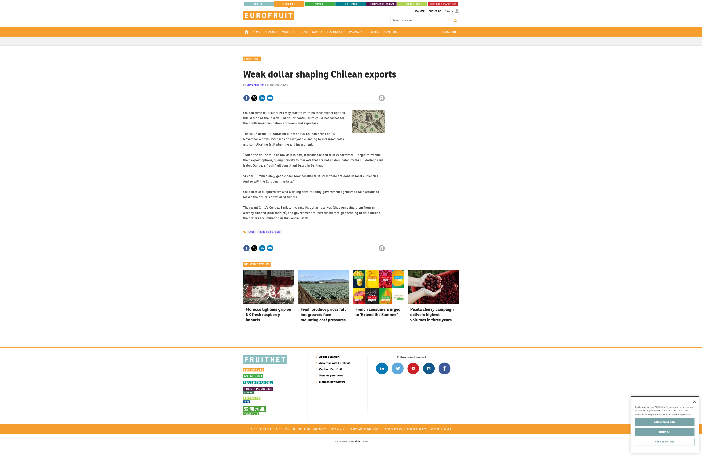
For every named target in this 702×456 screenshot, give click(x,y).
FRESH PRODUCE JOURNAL (381, 4)
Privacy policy (393, 429)
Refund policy (316, 429)
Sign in (338, 90)
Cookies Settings (665, 441)
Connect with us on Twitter (397, 368)
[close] (385, 90)
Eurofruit (252, 59)
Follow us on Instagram (429, 368)
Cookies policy (416, 429)
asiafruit (320, 4)
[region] (665, 424)
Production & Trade (269, 231)
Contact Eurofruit (330, 369)
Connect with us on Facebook (444, 368)
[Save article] (381, 98)
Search (455, 20)
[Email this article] (270, 98)
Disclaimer (338, 429)
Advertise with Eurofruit (334, 363)
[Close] (694, 402)
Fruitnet (259, 4)
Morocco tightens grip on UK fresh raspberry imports (268, 315)
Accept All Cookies (664, 421)
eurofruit (289, 4)
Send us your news (331, 375)
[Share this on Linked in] (262, 98)
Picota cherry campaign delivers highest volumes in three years (432, 315)
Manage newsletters (332, 382)
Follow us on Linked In (382, 368)
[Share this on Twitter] (254, 98)
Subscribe (435, 11)
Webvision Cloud (359, 441)
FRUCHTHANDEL (350, 4)
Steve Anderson (255, 84)
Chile (251, 231)
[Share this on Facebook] (246, 98)
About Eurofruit (329, 357)
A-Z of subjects (261, 429)
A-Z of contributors (289, 429)
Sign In (449, 11)
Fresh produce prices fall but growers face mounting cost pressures (323, 315)
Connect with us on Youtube (413, 368)
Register (419, 11)
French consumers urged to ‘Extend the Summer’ (378, 312)
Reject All (664, 431)
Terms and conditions (364, 429)
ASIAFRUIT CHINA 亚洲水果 (443, 4)
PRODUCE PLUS (412, 4)
